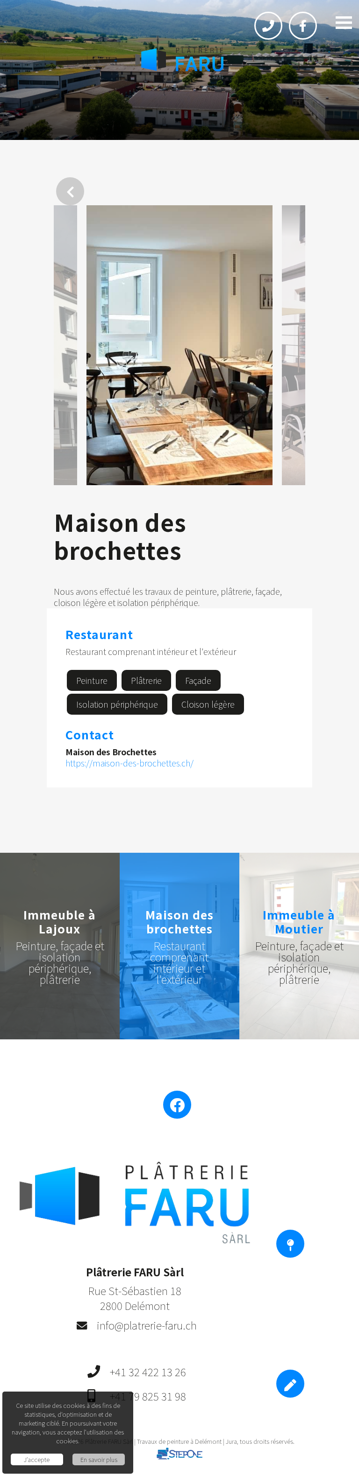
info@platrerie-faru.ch (147, 1324)
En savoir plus (98, 1459)
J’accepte (37, 1459)
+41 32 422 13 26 (148, 1371)
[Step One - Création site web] (179, 1455)
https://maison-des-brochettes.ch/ (129, 763)
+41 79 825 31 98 (148, 1395)
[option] (179, 345)
